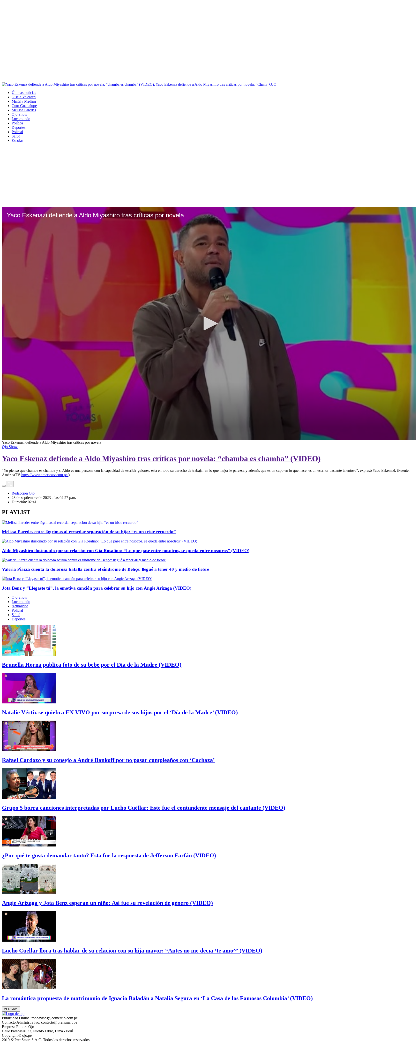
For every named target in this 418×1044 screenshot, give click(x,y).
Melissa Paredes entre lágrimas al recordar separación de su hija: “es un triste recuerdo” (89, 531)
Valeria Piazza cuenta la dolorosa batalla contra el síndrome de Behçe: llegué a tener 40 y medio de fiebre (105, 569)
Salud (16, 136)
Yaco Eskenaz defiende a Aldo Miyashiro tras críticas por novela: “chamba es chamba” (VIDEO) (161, 458)
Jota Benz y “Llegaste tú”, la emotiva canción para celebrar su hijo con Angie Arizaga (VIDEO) (96, 588)
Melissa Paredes (24, 110)
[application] (209, 323)
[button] (209, 323)
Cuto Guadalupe (24, 106)
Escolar (17, 140)
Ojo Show (19, 114)
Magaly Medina (24, 101)
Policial (17, 132)
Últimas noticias (24, 93)
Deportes (18, 127)
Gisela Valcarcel (24, 97)
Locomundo (21, 119)
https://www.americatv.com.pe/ (44, 475)
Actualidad (20, 606)
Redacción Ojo (23, 493)
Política (17, 123)
